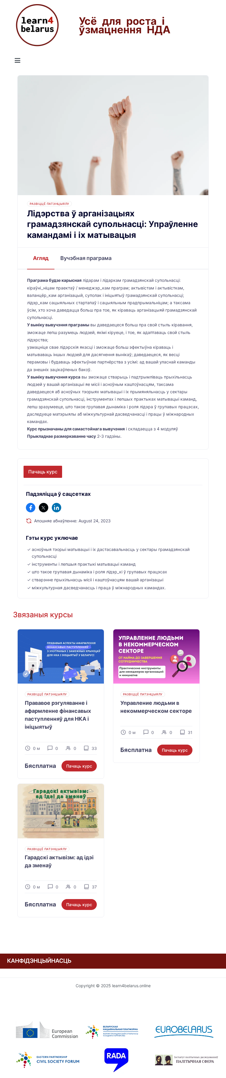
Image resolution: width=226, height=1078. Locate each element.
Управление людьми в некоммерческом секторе (156, 707)
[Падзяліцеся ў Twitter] (43, 507)
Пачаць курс (42, 472)
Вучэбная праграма (86, 258)
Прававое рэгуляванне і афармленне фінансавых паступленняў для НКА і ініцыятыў (58, 715)
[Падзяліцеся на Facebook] (30, 507)
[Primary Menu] (17, 61)
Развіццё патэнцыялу (49, 203)
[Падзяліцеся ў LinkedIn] (56, 507)
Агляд (41, 258)
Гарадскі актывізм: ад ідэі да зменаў (59, 861)
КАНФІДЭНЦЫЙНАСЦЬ (39, 960)
